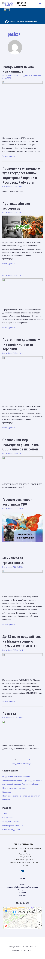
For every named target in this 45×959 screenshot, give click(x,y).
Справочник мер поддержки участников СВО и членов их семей (20, 444)
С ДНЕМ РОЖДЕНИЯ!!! (31, 75)
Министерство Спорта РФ (12, 826)
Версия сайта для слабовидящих (23, 21)
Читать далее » (8, 156)
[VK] (22, 871)
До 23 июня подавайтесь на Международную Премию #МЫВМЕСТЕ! (21, 641)
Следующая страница (22, 764)
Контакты (22, 895)
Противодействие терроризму (14, 788)
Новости (22, 893)
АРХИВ (5, 814)
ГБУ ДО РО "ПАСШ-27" (22, 4)
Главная (22, 884)
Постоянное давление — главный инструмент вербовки (21, 344)
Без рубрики (7, 187)
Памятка (9, 713)
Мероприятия (22, 890)
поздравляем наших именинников (16, 776)
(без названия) (8, 792)
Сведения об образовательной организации (22, 887)
